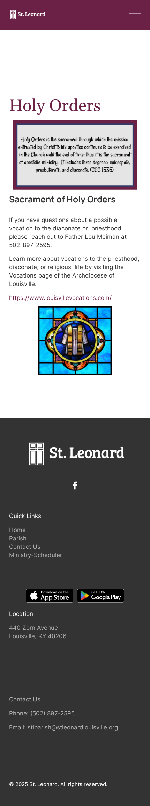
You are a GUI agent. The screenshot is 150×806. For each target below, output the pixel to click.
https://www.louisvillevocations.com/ (60, 297)
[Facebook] (75, 485)
